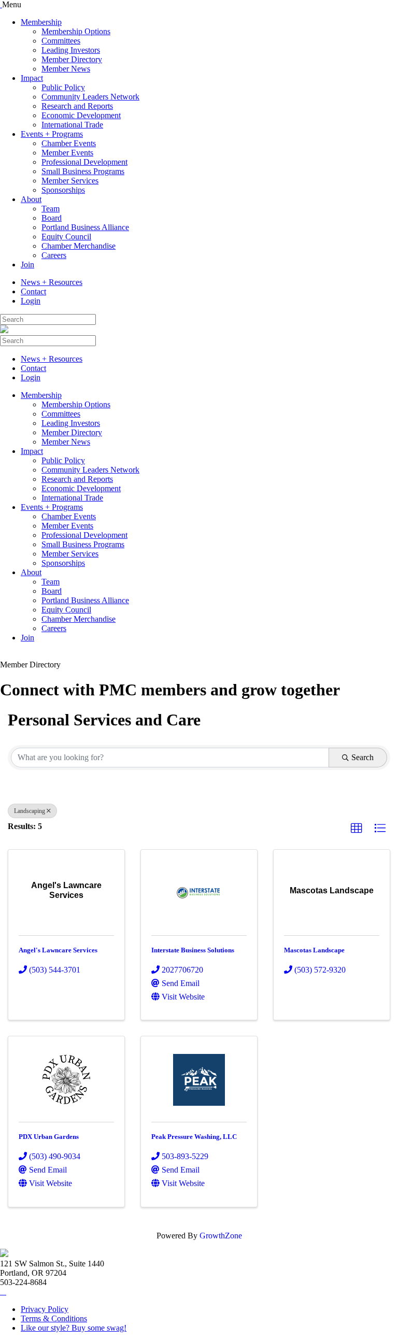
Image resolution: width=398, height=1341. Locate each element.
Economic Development (81, 115)
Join (27, 264)
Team (50, 208)
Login (30, 300)
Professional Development (84, 162)
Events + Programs (52, 134)
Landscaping (29, 811)
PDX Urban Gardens (49, 1136)
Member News (65, 68)
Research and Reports (77, 106)
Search (362, 757)
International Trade (72, 124)
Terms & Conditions (54, 1318)
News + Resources (51, 282)
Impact (32, 78)
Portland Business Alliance (85, 227)
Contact (33, 291)
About (31, 199)
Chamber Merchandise (78, 245)
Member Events (67, 152)
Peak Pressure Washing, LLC (194, 1136)
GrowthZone (221, 1235)
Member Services (69, 180)
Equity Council (66, 236)
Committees (60, 40)
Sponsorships (63, 190)
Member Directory (71, 59)
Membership (41, 22)
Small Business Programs (82, 171)
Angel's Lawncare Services (58, 950)
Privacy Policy (44, 1309)
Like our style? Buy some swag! (73, 1327)
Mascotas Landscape (314, 950)
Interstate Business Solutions (192, 950)
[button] (356, 828)
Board (51, 217)
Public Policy (63, 87)
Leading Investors (70, 50)
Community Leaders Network (90, 96)
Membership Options (75, 31)
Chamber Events (68, 143)
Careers (53, 255)
